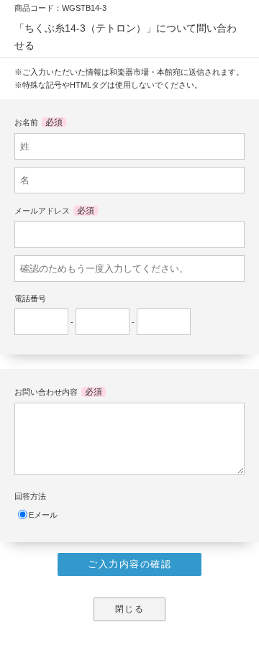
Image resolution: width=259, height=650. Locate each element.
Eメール (43, 515)
